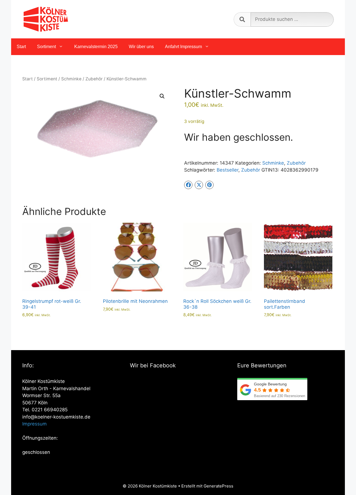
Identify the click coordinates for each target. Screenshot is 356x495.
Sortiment (46, 46)
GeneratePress (218, 486)
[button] (162, 96)
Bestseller (227, 170)
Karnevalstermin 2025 (96, 46)
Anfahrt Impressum (183, 46)
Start (21, 46)
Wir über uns (141, 46)
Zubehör (94, 78)
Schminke (71, 78)
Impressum (34, 424)
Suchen (242, 19)
